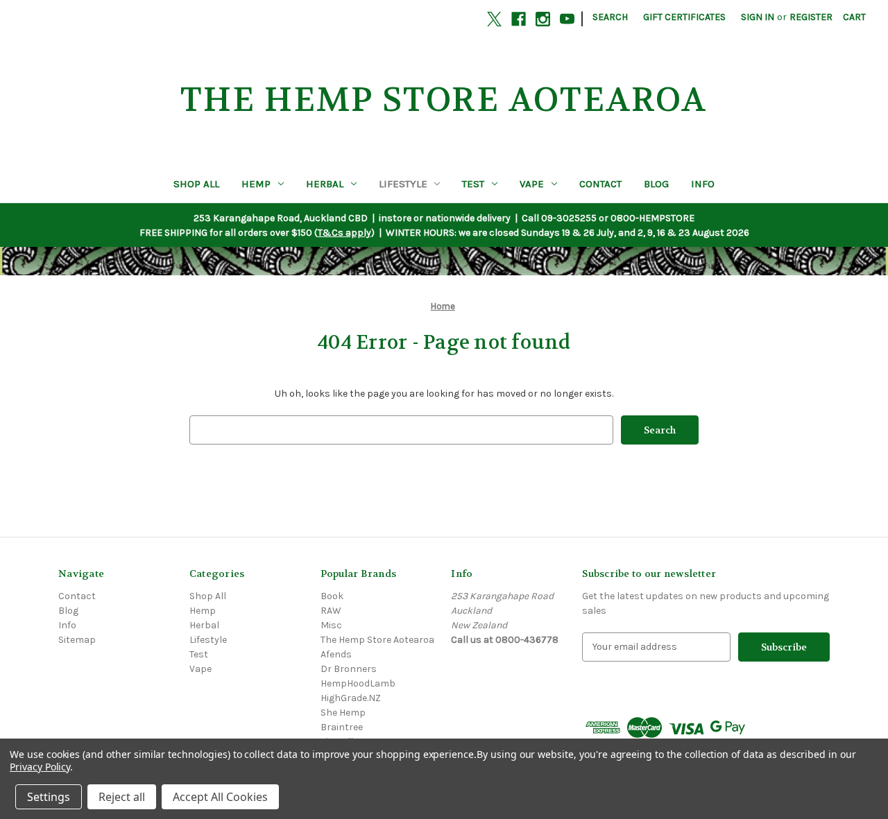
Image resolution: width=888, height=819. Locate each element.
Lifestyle (403, 184)
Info (703, 184)
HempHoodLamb (358, 683)
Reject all (122, 796)
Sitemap (77, 640)
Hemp (256, 184)
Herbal (324, 184)
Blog (656, 184)
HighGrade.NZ (351, 698)
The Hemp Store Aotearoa (377, 640)
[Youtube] (567, 19)
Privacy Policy (40, 766)
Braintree (342, 727)
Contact (600, 184)
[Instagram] (543, 19)
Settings (48, 796)
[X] (494, 19)
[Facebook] (518, 19)
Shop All (196, 184)
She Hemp (343, 712)
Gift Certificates (684, 17)
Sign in (757, 17)
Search (610, 17)
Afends (336, 654)
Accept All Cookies (220, 796)
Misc (331, 625)
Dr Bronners (349, 669)
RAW (331, 611)
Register (810, 17)
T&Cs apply (344, 233)
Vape (532, 184)
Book (332, 596)
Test (473, 184)
